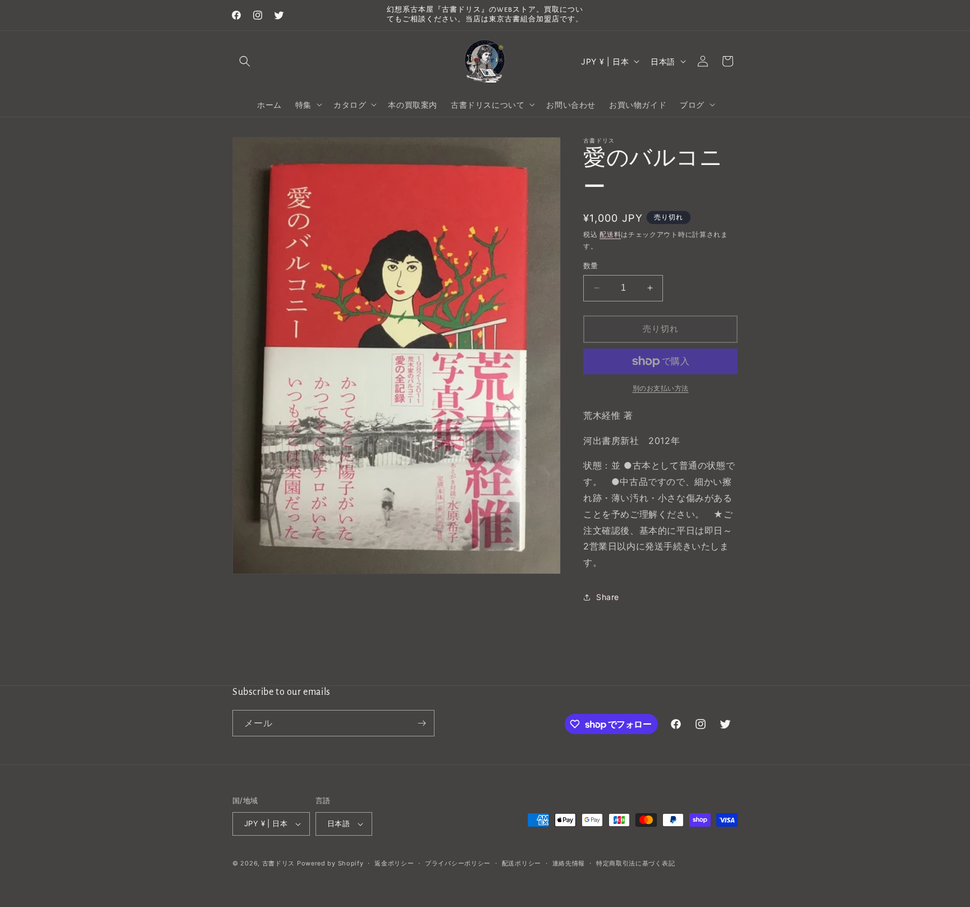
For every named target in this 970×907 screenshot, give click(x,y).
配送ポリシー (521, 863)
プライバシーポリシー (458, 863)
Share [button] (607, 597)
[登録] (421, 723)
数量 (590, 265)
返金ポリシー (394, 863)
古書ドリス (278, 863)
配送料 (610, 234)
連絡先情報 (568, 863)
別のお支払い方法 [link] (661, 388)
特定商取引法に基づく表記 (635, 863)
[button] (244, 61)
